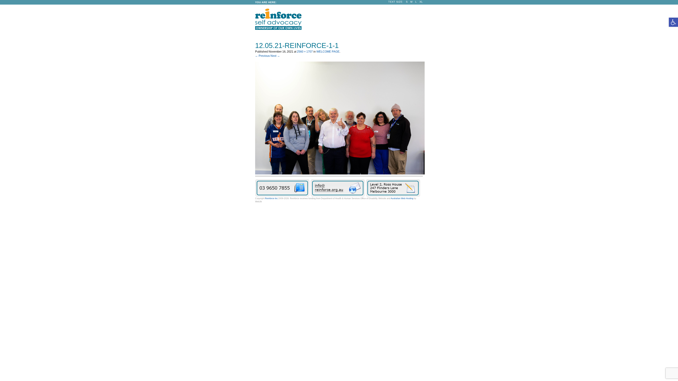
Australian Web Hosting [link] (402, 198)
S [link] (407, 2)
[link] (673, 22)
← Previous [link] (262, 55)
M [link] (411, 2)
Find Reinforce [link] (393, 188)
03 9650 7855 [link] (282, 188)
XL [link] (421, 2)
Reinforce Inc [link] (271, 198)
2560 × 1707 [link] (305, 51)
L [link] (416, 2)
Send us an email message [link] (338, 188)
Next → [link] (275, 55)
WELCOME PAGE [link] (328, 51)
